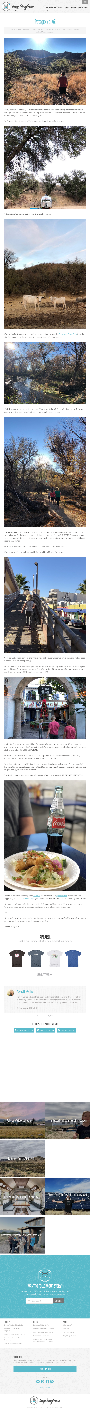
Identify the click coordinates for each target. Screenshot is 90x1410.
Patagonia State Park (68, 334)
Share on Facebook (24, 1030)
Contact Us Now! (45, 1369)
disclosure (66, 29)
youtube (38, 1382)
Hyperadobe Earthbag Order (13, 1325)
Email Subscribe (68, 1332)
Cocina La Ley (27, 898)
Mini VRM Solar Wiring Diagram (15, 1334)
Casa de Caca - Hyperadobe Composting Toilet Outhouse (42, 1340)
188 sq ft (36, 896)
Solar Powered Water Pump (13, 1343)
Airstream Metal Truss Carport (43, 1332)
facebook (30, 1008)
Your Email (36, 1301)
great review (61, 896)
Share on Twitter (45, 1030)
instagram (34, 1008)
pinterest (37, 1008)
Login (85, 2)
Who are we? (67, 1325)
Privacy (60, 1407)
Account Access (45, 1387)
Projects (60, 7)
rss (52, 1382)
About (86, 7)
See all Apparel (43, 975)
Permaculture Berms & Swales (43, 1329)
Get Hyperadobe (51, 7)
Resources (73, 7)
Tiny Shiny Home (18, 7)
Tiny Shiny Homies (69, 1336)
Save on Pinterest (66, 1030)
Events (67, 7)
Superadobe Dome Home (41, 1336)
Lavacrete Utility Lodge (41, 1325)
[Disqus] (45, 1068)
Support (80, 7)
